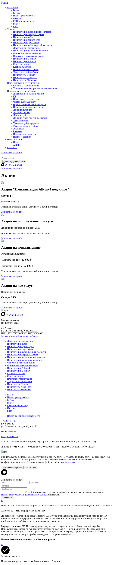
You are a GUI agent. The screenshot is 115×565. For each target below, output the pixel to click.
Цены (16, 142)
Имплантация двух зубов (26, 42)
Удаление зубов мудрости (26, 123)
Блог (15, 26)
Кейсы (16, 13)
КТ (14, 96)
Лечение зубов (20, 115)
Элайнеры (18, 128)
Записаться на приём (11, 152)
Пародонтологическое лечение (29, 107)
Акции (16, 145)
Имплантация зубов (23, 37)
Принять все (30, 467)
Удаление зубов (21, 120)
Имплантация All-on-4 (24, 61)
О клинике (12, 7)
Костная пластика (22, 66)
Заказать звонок (9, 336)
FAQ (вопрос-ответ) (23, 21)
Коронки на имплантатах (26, 85)
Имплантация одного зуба (26, 40)
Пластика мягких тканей (25, 69)
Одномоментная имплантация (28, 56)
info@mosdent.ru (9, 436)
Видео (16, 23)
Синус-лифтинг (21, 64)
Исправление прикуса (24, 134)
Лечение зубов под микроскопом (30, 118)
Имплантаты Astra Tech (25, 77)
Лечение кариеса (21, 112)
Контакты (12, 147)
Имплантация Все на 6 (24, 58)
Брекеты (17, 131)
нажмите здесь (67, 462)
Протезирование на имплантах (23, 83)
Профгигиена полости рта (26, 99)
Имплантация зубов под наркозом (30, 50)
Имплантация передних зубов (28, 34)
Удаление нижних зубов (25, 126)
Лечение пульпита (22, 110)
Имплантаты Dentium (24, 75)
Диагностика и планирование (28, 93)
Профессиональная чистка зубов (29, 104)
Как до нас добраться (29, 336)
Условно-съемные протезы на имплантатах (35, 88)
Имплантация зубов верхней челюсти (32, 45)
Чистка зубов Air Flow (24, 101)
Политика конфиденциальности (23, 416)
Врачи (16, 10)
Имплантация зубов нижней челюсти (32, 32)
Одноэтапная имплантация (27, 53)
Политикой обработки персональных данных (24, 494)
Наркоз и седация (22, 136)
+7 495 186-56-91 (13, 165)
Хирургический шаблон (25, 72)
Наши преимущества (24, 15)
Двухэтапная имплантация (26, 48)
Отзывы (17, 18)
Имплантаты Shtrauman (25, 80)
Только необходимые (12, 467)
